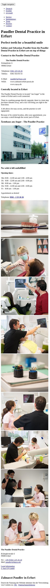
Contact (9, 26)
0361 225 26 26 (16, 71)
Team (8, 21)
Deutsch (9, 9)
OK (15, 585)
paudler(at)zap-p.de (13, 562)
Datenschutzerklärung (26, 585)
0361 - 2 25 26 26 (17, 197)
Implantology (11, 19)
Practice (9, 24)
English (9, 11)
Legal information (8, 566)
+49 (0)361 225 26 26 (13, 560)
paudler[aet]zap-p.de (18, 79)
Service (9, 17)
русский (9, 13)
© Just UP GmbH (8, 568)
